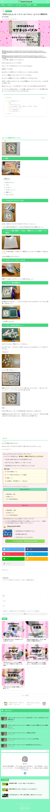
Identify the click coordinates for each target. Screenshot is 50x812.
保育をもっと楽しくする (25, 806)
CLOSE (43, 97)
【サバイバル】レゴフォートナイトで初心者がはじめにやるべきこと (25, 744)
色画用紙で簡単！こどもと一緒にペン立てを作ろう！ (22, 783)
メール (4, 600)
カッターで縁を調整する (13, 109)
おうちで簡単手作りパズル (13, 101)
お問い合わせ (22, 803)
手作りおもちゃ (10, 5)
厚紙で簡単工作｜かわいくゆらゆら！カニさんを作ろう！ (23, 789)
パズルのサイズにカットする (14, 104)
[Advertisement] (25, 126)
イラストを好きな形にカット (14, 111)
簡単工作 (3, 5)
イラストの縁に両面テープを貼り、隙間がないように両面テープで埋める (23, 106)
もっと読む (26, 695)
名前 (3, 595)
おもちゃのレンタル (19, 5)
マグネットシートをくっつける (15, 107)
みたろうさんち (25, 808)
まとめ (9, 113)
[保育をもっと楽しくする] (25, 1)
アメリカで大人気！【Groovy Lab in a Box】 (25, 541)
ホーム (18, 803)
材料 (10, 102)
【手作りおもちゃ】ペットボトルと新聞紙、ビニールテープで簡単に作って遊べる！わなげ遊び (13, 664)
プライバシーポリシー (29, 803)
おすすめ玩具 (28, 5)
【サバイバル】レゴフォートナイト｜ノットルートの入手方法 (23, 738)
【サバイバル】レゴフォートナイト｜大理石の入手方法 (21, 732)
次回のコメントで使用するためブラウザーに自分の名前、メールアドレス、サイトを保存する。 (22, 611)
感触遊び (35, 5)
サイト (3, 605)
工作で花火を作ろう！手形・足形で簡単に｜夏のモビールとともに (25, 794)
